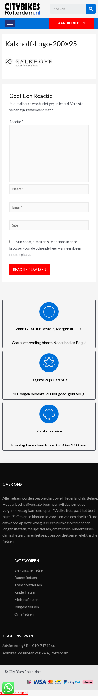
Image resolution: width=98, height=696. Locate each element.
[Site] (49, 226)
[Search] (91, 9)
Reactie (16, 122)
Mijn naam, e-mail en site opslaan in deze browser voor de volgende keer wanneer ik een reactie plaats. (45, 248)
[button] (71, 23)
